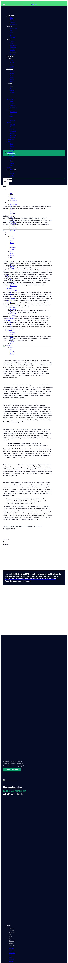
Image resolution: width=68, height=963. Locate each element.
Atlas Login (34, 4)
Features (11, 930)
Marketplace (10, 56)
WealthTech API (12, 933)
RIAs (11, 18)
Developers (13, 24)
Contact (12, 92)
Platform (8, 39)
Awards (12, 90)
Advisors (11, 928)
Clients (8, 58)
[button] (8, 96)
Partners (11, 939)
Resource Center (11, 942)
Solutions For (10, 15)
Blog (11, 81)
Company (9, 83)
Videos (12, 79)
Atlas (10, 936)
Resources (9, 69)
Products (9, 26)
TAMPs (12, 20)
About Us (11, 945)
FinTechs (12, 22)
